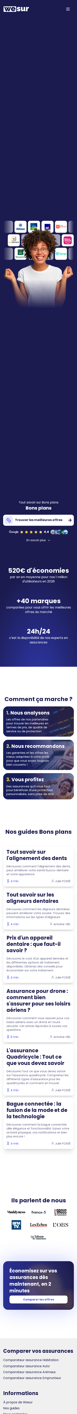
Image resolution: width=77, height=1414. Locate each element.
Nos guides (11, 1408)
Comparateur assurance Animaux (29, 1372)
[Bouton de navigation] (67, 9)
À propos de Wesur (18, 1402)
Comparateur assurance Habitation (31, 1360)
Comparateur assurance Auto (26, 1366)
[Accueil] (16, 9)
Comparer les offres (38, 1299)
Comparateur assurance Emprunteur (32, 1378)
